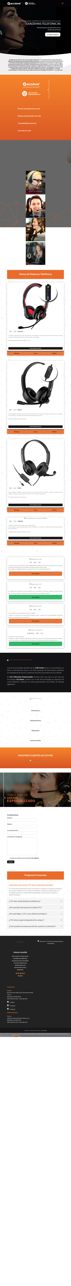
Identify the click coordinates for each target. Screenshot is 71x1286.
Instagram (12, 1005)
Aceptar (16, 1036)
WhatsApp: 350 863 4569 (14, 996)
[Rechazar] (19, 1036)
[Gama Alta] (35, 243)
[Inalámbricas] (35, 219)
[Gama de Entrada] (35, 172)
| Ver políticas (34, 858)
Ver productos (35, 573)
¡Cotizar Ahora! (53, 34)
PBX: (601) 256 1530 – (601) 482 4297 (17, 998)
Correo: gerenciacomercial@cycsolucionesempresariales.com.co (20, 992)
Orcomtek (44, 1030)
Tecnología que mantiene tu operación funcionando (40, 21)
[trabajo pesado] (35, 195)
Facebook (12, 1009)
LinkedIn (12, 1002)
